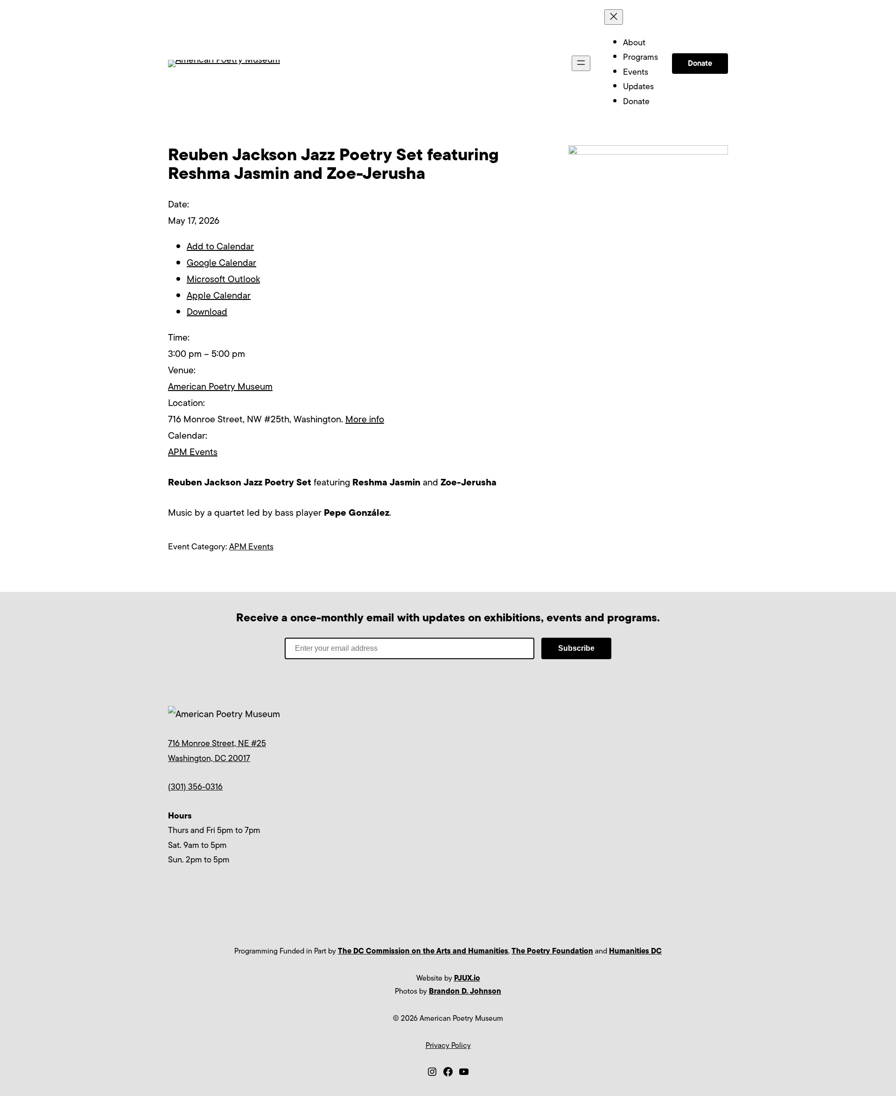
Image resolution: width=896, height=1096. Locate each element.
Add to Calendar (220, 246)
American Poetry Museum (220, 386)
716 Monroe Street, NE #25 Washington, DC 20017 (217, 750)
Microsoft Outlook (223, 279)
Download (207, 312)
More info (364, 419)
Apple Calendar (219, 295)
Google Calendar (221, 262)
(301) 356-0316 (195, 787)
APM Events (192, 452)
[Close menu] (613, 17)
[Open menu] (581, 63)
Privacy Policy (448, 1045)
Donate (700, 63)
